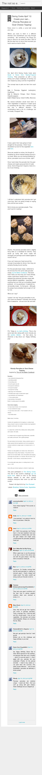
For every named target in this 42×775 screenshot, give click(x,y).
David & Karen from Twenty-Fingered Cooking (22, 76)
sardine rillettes (16, 335)
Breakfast (16, 487)
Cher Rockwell (29, 484)
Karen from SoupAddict (20, 647)
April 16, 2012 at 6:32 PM (25, 678)
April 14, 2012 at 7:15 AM (24, 516)
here (32, 147)
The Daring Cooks (30, 472)
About (33, 8)
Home (13, 8)
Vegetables (32, 487)
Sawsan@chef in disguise (21, 629)
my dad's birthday (22, 331)
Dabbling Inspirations (23, 8)
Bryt (14, 567)
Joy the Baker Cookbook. (19, 273)
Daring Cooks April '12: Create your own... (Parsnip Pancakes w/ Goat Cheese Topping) (22, 20)
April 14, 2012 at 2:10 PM (24, 528)
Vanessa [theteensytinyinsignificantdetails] (23, 586)
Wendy (15, 678)
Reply (14, 510)
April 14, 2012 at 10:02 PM (23, 567)
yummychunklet (18, 501)
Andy (14, 516)
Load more (22, 722)
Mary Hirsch (16, 605)
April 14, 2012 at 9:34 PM (27, 550)
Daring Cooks (24, 487)
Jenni (15, 528)
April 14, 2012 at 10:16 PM (24, 588)
